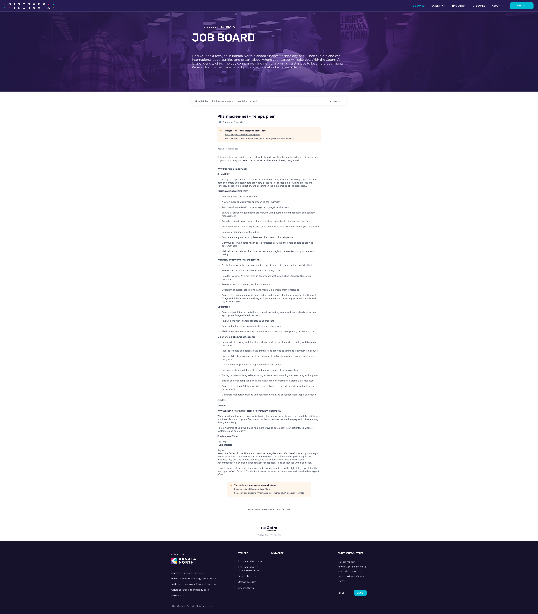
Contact (522, 5)
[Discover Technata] (31, 5)
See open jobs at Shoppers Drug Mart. (242, 134)
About (496, 5)
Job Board (418, 5)
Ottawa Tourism (247, 582)
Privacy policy (262, 535)
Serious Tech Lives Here (251, 576)
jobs (201, 101)
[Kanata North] (194, 561)
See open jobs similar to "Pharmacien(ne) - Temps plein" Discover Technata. (260, 138)
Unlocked (479, 5)
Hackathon (459, 5)
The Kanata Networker (251, 561)
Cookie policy (275, 535)
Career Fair (438, 5)
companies (222, 101)
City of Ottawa (246, 588)
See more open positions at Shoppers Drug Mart (269, 509)
